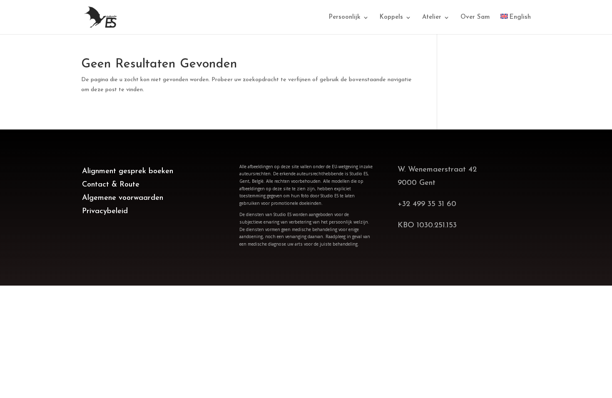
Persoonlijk (345, 17)
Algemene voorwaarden (122, 198)
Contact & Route (110, 185)
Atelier (431, 17)
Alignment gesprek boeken (127, 171)
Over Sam (475, 17)
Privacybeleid (105, 211)
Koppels (391, 17)
